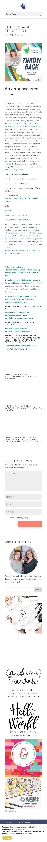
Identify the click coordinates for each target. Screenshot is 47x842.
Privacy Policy (22, 517)
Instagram (17, 198)
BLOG (36, 823)
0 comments (20, 35)
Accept (7, 838)
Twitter (7, 201)
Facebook (26, 198)
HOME (8, 823)
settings (28, 833)
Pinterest (34, 198)
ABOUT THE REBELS (22, 823)
